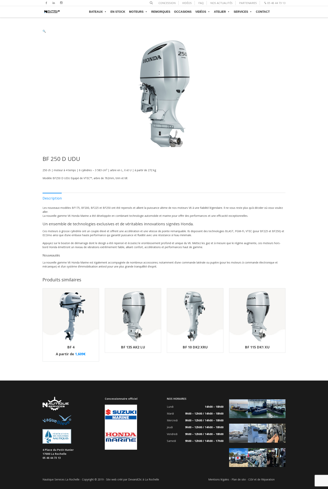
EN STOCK (117, 11)
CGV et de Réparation (261, 479)
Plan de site (239, 479)
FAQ (201, 3)
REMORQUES (160, 11)
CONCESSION (167, 3)
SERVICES (241, 11)
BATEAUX (96, 11)
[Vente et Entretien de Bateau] (52, 13)
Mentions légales (218, 479)
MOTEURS (136, 11)
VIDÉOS (187, 3)
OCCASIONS (183, 11)
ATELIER (220, 11)
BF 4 (70, 347)
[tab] (52, 198)
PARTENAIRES (248, 3)
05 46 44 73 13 (276, 3)
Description (52, 198)
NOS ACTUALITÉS (221, 3)
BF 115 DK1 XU (257, 347)
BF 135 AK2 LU (133, 347)
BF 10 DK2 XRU (195, 347)
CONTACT (263, 11)
